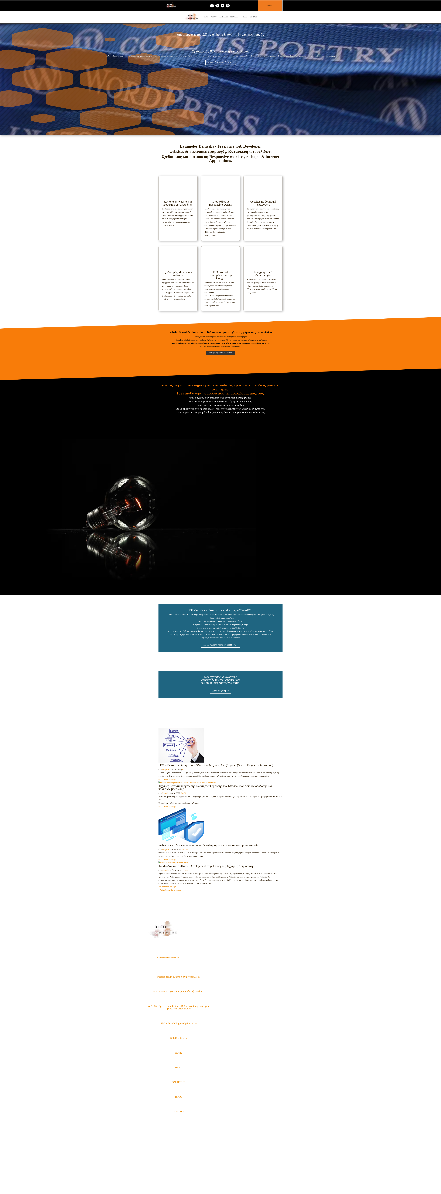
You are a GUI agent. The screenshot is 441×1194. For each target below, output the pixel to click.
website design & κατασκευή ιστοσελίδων (178, 976)
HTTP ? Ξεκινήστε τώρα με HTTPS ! (220, 644)
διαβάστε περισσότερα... (168, 779)
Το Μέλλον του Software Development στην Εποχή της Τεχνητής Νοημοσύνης (206, 866)
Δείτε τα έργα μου (220, 690)
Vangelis (165, 769)
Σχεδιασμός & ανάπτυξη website (221, 62)
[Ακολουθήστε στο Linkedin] (222, 5)
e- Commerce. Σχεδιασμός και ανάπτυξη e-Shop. (178, 991)
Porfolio (270, 5)
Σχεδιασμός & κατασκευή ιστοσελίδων (220, 51)
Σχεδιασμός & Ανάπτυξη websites (316, 451)
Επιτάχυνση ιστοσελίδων (269, 533)
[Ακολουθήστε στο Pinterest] (228, 5)
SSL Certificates (178, 1038)
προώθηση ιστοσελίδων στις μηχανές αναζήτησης (280, 562)
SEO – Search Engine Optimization (316, 548)
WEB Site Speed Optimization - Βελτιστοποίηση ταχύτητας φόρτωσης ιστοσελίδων (178, 1007)
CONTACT (253, 17)
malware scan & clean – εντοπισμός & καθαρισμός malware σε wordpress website (208, 845)
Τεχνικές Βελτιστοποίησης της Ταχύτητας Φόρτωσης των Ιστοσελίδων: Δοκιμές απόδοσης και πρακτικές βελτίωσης (215, 787)
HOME (206, 17)
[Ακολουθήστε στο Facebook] (212, 5)
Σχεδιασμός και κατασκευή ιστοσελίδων (276, 468)
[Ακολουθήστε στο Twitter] (217, 5)
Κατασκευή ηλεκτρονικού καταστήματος (276, 504)
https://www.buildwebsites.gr (166, 957)
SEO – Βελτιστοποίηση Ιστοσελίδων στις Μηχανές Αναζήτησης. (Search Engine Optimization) (215, 765)
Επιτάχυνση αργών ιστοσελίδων (220, 352)
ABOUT (213, 17)
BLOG (245, 17)
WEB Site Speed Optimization (316, 519)
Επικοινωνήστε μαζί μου (220, 425)
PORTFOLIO (223, 17)
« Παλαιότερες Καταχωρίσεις (170, 890)
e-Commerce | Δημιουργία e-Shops (316, 483)
